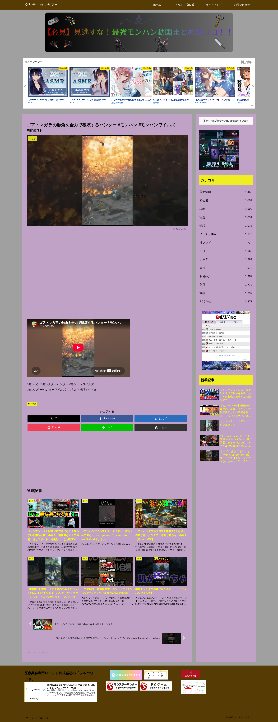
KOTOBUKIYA (201, 102)
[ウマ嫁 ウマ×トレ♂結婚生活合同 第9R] (173, 82)
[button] (160, 427)
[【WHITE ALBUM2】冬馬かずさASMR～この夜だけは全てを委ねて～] (48, 82)
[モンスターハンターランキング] (122, 686)
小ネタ (33, 404)
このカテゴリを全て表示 (226, 355)
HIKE (30, 102)
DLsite (246, 62)
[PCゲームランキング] (156, 686)
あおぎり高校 (117, 102)
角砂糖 (156, 102)
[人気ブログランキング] (126, 675)
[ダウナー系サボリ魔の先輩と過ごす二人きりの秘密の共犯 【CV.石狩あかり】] (131, 82)
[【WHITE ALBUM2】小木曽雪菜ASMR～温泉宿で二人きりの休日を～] (90, 82)
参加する (246, 359)
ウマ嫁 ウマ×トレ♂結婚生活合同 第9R (171, 99)
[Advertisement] (107, 273)
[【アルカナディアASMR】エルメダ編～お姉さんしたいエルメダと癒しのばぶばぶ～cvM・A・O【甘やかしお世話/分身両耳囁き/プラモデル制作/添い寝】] (215, 82)
